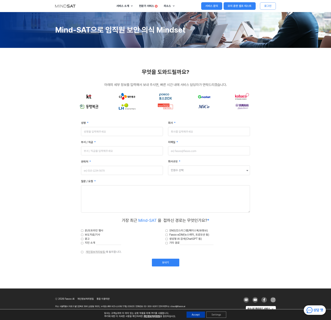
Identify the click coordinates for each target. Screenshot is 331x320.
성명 (84, 123)
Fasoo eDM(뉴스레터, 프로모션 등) (189, 234)
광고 (87, 238)
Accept (196, 314)
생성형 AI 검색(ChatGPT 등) (185, 238)
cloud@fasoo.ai (177, 306)
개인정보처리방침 (96, 252)
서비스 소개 (122, 6)
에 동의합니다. (104, 252)
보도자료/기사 (92, 234)
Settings (216, 314)
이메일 (172, 142)
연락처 (85, 161)
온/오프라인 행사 (94, 230)
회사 (171, 123)
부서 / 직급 (87, 142)
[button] (261, 308)
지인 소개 (90, 242)
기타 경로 (174, 242)
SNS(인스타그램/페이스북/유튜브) (188, 230)
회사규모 (173, 161)
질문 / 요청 (87, 181)
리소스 (167, 6)
